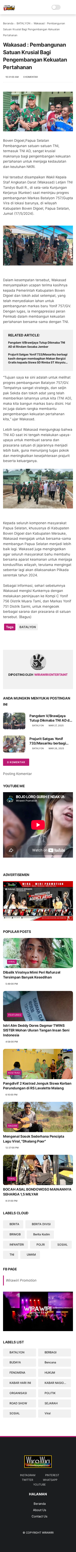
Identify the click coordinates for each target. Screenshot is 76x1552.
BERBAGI (51, 1352)
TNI (12, 1254)
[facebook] (6, 640)
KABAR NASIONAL (57, 1382)
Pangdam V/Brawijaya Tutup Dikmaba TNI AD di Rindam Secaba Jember (36, 344)
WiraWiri (48, 1532)
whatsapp (50, 1479)
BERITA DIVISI (41, 1224)
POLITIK (50, 1393)
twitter (27, 1479)
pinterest (52, 1475)
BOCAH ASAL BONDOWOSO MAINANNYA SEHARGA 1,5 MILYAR (37, 1191)
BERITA (14, 1224)
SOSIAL (62, 1244)
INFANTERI (17, 1244)
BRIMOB (15, 1234)
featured (14, 1014)
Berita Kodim (41, 1234)
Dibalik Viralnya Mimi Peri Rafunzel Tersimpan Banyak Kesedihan (31, 974)
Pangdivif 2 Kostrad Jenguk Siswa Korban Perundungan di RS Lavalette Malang (37, 1085)
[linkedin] (39, 640)
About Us (39, 1510)
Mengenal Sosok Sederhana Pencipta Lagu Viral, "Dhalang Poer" (33, 1138)
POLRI (40, 1244)
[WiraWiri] (9, 9)
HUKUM (50, 1372)
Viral (11, 961)
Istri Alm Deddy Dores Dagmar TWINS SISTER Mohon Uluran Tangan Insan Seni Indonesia (36, 1030)
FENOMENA (17, 1372)
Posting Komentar (17, 774)
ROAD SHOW (18, 1403)
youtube (39, 1484)
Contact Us (39, 1516)
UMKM (31, 1254)
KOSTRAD (14, 1072)
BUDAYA (15, 1362)
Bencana (50, 1362)
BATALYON (23, 23)
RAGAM (12, 1125)
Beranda (8, 23)
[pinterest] (30, 640)
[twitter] (14, 640)
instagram (27, 1475)
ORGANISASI (18, 1393)
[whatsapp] (22, 640)
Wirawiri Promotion (21, 1280)
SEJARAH (51, 1403)
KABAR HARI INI (20, 1382)
